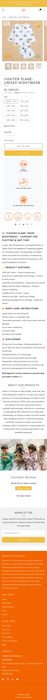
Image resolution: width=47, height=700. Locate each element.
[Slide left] (3, 66)
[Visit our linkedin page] (12, 679)
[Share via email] (31, 224)
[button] (9, 126)
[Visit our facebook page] (3, 679)
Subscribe (24, 540)
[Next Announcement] (43, 3)
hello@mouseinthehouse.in (12, 656)
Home (4, 599)
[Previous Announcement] (3, 3)
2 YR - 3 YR (11, 106)
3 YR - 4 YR (24, 106)
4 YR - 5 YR (11, 111)
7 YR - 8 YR (24, 115)
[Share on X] (19, 224)
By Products (6, 603)
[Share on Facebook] (15, 224)
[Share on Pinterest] (27, 224)
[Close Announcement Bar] (45, 3)
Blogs (4, 644)
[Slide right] (43, 66)
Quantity (7, 132)
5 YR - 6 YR (24, 111)
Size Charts (6, 625)
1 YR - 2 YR (24, 101)
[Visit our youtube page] (17, 679)
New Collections (8, 607)
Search (4, 614)
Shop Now (28, 4)
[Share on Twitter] (23, 224)
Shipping (17, 93)
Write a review (23, 488)
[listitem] (23, 3)
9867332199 (7, 659)
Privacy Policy (7, 637)
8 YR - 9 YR (11, 120)
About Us (5, 629)
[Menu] (3, 10)
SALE (4, 610)
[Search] (44, 10)
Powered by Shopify (23, 694)
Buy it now (23, 153)
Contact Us (6, 633)
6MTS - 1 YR (11, 101)
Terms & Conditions (9, 641)
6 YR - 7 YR (11, 115)
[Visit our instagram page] (7, 679)
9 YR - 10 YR (24, 120)
